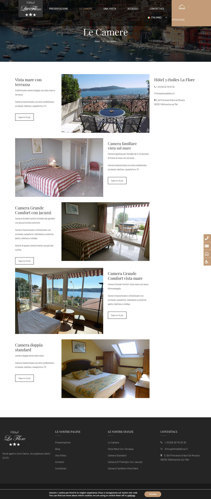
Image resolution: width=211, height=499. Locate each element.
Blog (57, 449)
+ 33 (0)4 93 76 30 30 (165, 86)
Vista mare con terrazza (120, 449)
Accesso (59, 461)
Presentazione (62, 442)
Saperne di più (24, 117)
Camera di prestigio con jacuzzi (125, 461)
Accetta (153, 494)
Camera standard (117, 455)
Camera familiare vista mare (123, 468)
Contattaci (60, 468)
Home (97, 41)
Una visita (60, 455)
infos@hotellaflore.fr (165, 93)
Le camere (113, 442)
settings (131, 495)
